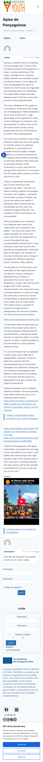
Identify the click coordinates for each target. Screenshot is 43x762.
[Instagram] (16, 709)
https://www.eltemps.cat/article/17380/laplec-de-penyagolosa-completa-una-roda (21, 431)
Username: (8, 569)
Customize (22, 751)
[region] (21, 742)
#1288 (37, 551)
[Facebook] (6, 709)
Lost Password (13, 650)
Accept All (21, 744)
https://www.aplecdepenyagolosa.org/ (21, 319)
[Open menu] (38, 6)
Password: (8, 579)
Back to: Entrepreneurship (14, 31)
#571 (37, 57)
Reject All (21, 757)
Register (9, 647)
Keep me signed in (13, 587)
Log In (21, 592)
